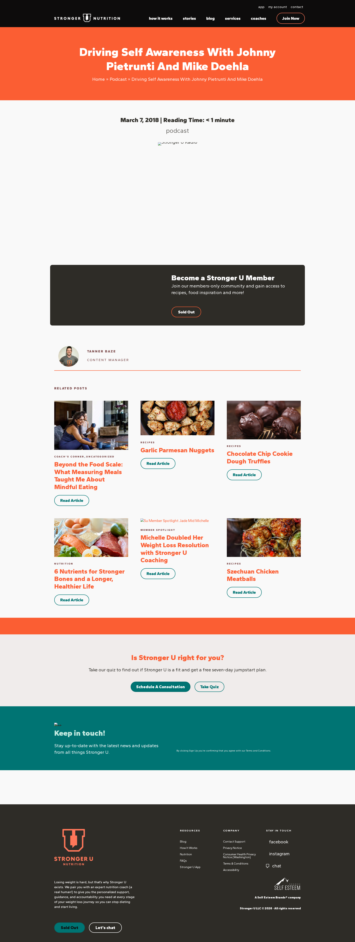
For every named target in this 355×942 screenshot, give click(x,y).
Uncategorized (100, 456)
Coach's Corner (69, 456)
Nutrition (63, 563)
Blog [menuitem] (183, 841)
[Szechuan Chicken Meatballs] (264, 537)
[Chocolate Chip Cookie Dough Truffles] (264, 419)
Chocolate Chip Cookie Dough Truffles (260, 457)
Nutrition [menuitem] (186, 854)
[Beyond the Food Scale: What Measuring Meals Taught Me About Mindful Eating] (91, 425)
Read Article (71, 500)
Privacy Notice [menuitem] (232, 848)
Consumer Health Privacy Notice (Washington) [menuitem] (239, 856)
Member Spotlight (158, 530)
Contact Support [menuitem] (234, 841)
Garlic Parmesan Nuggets (177, 450)
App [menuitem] (261, 7)
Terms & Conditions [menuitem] (235, 863)
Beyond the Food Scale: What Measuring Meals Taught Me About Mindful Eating (88, 476)
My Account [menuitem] (277, 7)
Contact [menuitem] (297, 7)
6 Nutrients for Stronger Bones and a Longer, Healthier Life (89, 579)
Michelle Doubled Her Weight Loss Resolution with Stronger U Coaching (175, 549)
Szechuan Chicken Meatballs (253, 575)
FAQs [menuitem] (183, 860)
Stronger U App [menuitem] (190, 867)
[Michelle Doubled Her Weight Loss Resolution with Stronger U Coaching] (175, 520)
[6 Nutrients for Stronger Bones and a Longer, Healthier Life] (91, 537)
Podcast (177, 130)
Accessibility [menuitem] (231, 870)
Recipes (148, 442)
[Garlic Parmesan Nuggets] (177, 418)
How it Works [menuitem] (188, 848)
